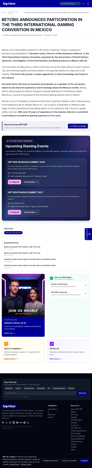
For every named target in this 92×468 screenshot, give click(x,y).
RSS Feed (74, 414)
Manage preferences (51, 460)
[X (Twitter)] (6, 422)
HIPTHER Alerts (76, 420)
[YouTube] (17, 422)
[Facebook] (3, 422)
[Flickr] (21, 422)
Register (15, 182)
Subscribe (82, 393)
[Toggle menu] (88, 4)
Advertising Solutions (78, 431)
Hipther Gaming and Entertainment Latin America (23, 35)
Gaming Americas (59, 388)
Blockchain (41, 388)
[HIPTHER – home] (9, 3)
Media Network (76, 441)
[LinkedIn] (14, 422)
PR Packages (76, 433)
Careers (74, 444)
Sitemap (74, 417)
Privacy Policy (26, 464)
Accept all (84, 460)
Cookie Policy (14, 464)
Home (4, 12)
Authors (73, 412)
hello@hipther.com (8, 428)
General (71, 388)
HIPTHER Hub (76, 428)
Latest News (52, 409)
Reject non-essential (69, 460)
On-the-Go (75, 425)
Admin (73, 450)
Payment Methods (77, 439)
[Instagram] (10, 422)
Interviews (51, 414)
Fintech (18, 388)
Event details (29, 182)
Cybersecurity (29, 388)
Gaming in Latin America (13, 12)
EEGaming (9, 388)
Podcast (74, 423)
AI (48, 388)
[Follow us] (83, 3)
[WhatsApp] (28, 422)
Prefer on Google (79, 126)
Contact (74, 447)
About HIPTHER (76, 409)
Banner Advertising (78, 436)
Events (50, 417)
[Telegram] (24, 422)
